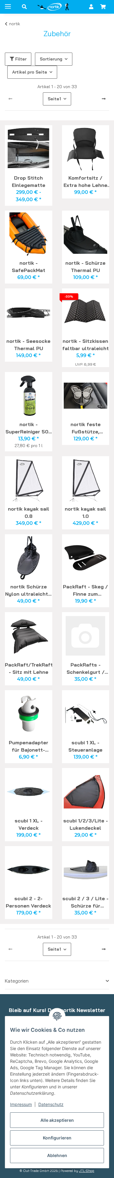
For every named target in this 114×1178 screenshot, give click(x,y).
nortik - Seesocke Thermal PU (28, 344)
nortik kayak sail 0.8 (28, 512)
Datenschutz (51, 1104)
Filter (20, 59)
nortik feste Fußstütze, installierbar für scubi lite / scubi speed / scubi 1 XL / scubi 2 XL (85, 428)
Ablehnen (57, 1155)
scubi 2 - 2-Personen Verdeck (28, 902)
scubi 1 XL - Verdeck (29, 824)
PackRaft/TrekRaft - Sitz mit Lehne (28, 668)
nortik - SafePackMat (28, 266)
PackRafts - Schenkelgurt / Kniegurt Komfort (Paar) (85, 668)
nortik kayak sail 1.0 (85, 512)
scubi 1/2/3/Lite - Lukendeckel (85, 824)
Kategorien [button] (17, 981)
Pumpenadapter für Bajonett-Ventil (28, 746)
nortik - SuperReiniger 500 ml (28, 428)
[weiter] (103, 99)
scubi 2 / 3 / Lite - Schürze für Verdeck (85, 902)
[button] (24, 7)
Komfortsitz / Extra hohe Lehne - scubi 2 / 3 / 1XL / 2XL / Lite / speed (85, 181)
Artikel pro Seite (29, 72)
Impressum (21, 1104)
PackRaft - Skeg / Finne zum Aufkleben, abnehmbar (85, 590)
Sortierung (51, 59)
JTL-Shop (86, 1171)
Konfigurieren (57, 1137)
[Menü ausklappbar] (8, 4)
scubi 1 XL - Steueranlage (85, 746)
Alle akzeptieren (57, 1120)
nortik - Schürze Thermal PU (85, 266)
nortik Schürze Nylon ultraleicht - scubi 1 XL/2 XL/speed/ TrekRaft (28, 590)
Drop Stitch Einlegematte (28, 181)
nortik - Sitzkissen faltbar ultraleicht (85, 344)
